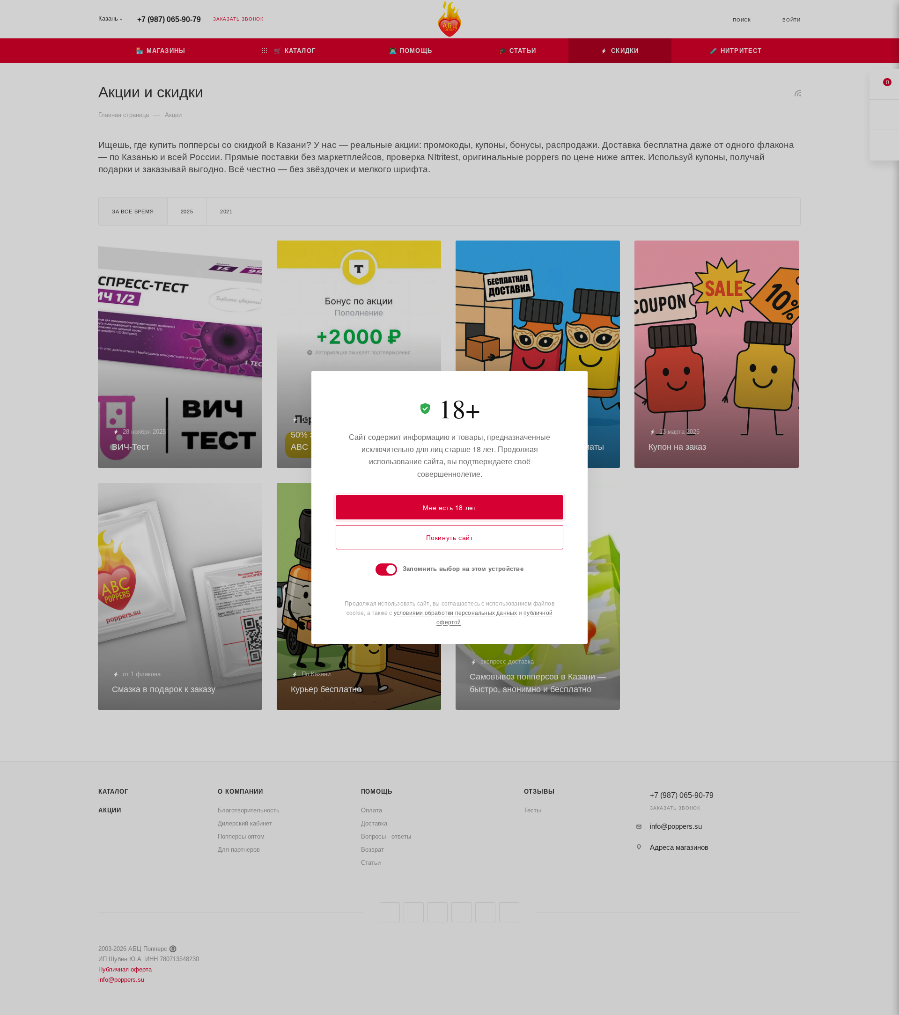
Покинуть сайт (449, 537)
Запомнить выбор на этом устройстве (463, 568)
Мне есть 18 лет (450, 507)
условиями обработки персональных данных (455, 612)
